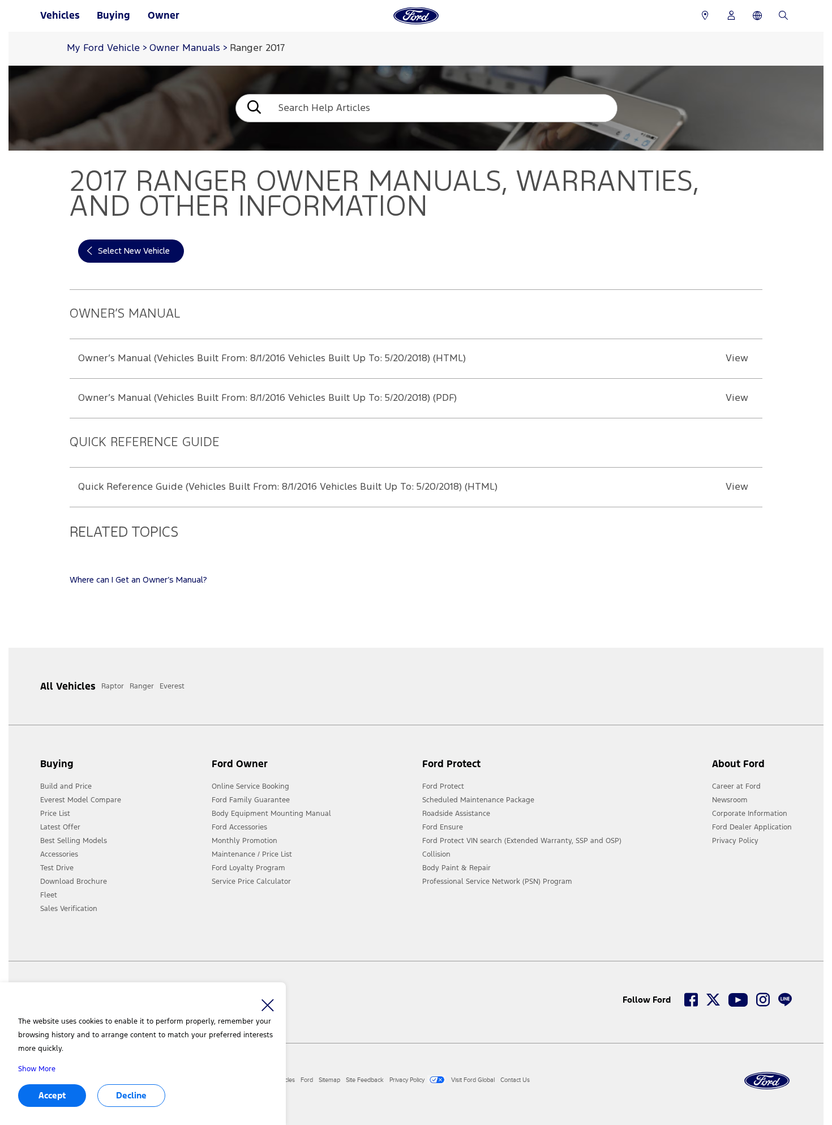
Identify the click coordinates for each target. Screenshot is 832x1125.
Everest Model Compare (80, 800)
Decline (131, 1095)
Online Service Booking (250, 786)
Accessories (59, 854)
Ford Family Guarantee (251, 800)
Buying (113, 15)
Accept (52, 1095)
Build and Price (66, 786)
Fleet (48, 895)
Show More (36, 1068)
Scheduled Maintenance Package (478, 800)
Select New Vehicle (134, 251)
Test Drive (57, 867)
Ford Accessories (239, 827)
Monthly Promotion (244, 840)
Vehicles (60, 15)
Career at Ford (736, 786)
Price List (55, 813)
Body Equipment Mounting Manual (271, 813)
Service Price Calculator (251, 881)
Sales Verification (68, 908)
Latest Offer (60, 827)
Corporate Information (749, 813)
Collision (436, 854)
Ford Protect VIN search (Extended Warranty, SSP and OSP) (521, 840)
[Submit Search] (253, 108)
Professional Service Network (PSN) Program (497, 881)
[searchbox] (443, 108)
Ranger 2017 (257, 48)
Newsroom (730, 800)
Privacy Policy (735, 840)
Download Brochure (73, 881)
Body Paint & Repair (456, 867)
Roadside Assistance (456, 813)
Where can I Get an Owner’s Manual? (138, 580)
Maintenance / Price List (252, 854)
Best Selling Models (73, 840)
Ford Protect (443, 786)
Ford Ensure (442, 827)
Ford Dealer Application (752, 827)
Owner (163, 15)
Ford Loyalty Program (248, 867)
